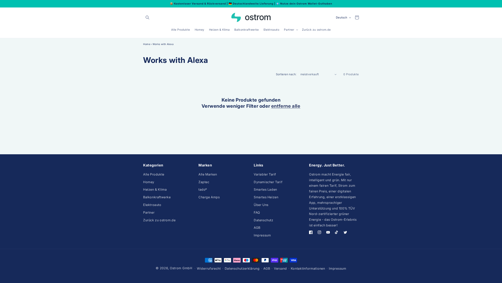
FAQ (257, 212)
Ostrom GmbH (181, 268)
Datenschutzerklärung (242, 268)
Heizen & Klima (155, 189)
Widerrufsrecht (209, 268)
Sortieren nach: (286, 74)
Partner (149, 212)
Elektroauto (152, 205)
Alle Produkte (153, 174)
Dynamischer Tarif (268, 182)
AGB (257, 228)
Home (146, 44)
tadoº (202, 189)
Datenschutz (263, 220)
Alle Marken (207, 174)
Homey (148, 182)
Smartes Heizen (266, 197)
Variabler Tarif (265, 174)
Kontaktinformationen (308, 268)
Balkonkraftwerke (157, 197)
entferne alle (285, 106)
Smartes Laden (265, 189)
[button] (147, 17)
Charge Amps (209, 197)
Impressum (262, 235)
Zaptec (203, 182)
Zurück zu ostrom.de (159, 220)
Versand (280, 268)
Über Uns (261, 205)
